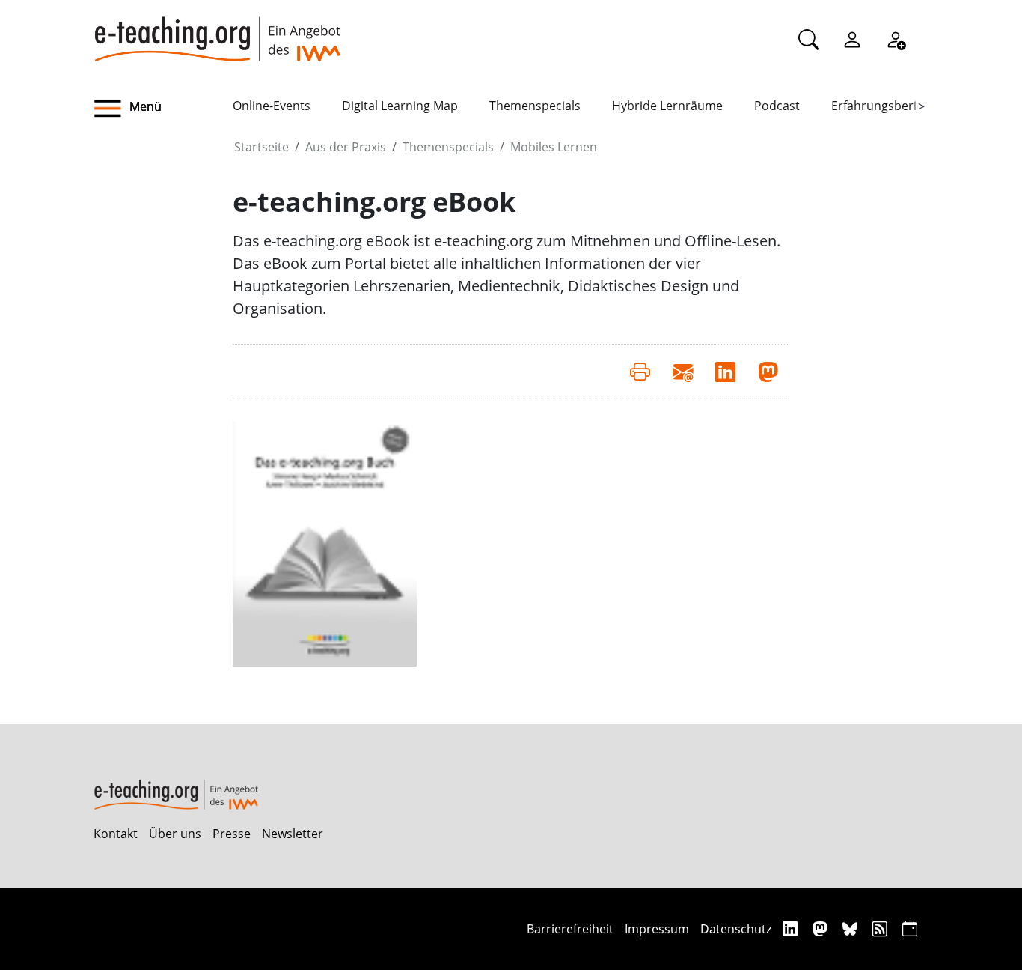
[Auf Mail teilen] (682, 371)
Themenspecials (535, 105)
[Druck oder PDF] (640, 371)
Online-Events (271, 105)
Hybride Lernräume (667, 105)
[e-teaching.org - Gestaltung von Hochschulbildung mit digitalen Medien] (217, 30)
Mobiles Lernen (553, 147)
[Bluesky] (851, 928)
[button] (163, 108)
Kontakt (116, 833)
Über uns (175, 833)
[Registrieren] (895, 39)
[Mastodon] (822, 928)
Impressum (657, 929)
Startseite (261, 147)
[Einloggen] (852, 39)
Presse (231, 833)
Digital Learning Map (400, 105)
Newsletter (292, 833)
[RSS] (881, 928)
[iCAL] (909, 928)
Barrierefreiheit (570, 929)
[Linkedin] (792, 928)
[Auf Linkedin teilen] (725, 371)
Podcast (777, 105)
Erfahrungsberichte (886, 105)
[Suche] (808, 39)
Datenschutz (735, 929)
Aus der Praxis (345, 147)
